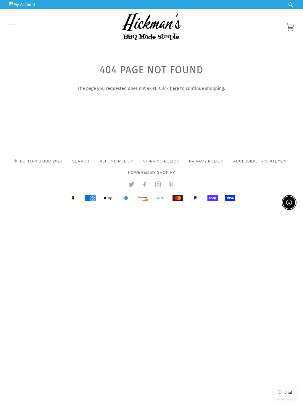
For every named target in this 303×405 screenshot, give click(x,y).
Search (80, 161)
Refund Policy (116, 161)
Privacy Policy (206, 161)
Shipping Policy (161, 161)
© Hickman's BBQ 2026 (38, 161)
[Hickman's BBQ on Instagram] (158, 186)
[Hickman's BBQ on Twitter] (131, 186)
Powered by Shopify (151, 172)
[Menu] (12, 27)
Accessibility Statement (261, 161)
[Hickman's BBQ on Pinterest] (171, 186)
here (174, 88)
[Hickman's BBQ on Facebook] (145, 186)
